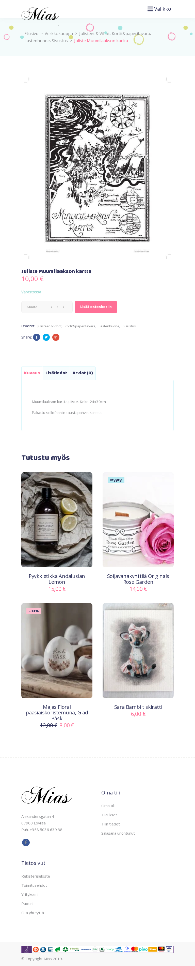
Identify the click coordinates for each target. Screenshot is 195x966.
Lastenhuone (37, 40)
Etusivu (31, 33)
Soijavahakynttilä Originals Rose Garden (138, 579)
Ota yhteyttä (32, 912)
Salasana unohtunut (118, 833)
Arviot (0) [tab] (83, 373)
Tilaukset (109, 814)
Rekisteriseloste (35, 876)
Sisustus (60, 40)
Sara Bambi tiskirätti (138, 706)
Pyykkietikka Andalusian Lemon (57, 579)
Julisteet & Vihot (94, 33)
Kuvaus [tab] (32, 373)
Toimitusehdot (34, 885)
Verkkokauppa (59, 33)
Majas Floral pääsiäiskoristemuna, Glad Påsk (57, 712)
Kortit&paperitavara (131, 33)
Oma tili (108, 805)
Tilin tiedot (110, 823)
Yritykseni (29, 894)
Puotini (27, 903)
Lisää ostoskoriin (96, 307)
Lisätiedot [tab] (56, 373)
